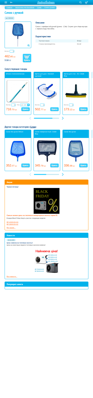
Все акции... (11, 228)
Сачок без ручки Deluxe (14, 132)
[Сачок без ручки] (76, 162)
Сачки (39, 7)
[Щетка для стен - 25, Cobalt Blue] (75, 102)
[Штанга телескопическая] (17, 102)
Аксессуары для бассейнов (24, 7)
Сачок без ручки (70, 132)
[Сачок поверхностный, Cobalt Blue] (46, 162)
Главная (9, 7)
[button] (63, 118)
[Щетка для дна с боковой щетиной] (46, 100)
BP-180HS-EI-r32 (12, 224)
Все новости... (12, 276)
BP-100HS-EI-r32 (12, 222)
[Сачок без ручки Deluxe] (18, 162)
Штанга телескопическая (15, 74)
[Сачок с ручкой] (18, 35)
